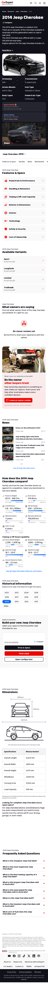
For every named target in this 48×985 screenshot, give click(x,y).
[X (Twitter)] (29, 956)
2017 (17, 597)
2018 (7, 597)
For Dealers (8, 966)
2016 (26, 597)
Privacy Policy (11, 972)
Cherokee (24, 11)
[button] (24, 134)
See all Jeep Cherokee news (24, 468)
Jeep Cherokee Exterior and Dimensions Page (25, 808)
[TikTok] (24, 956)
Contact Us (19, 966)
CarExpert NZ (39, 966)
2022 (7, 592)
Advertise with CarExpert (34, 962)
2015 (36, 597)
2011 (36, 601)
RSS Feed (37, 972)
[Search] (35, 3)
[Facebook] (14, 956)
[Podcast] (38, 956)
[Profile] (40, 3)
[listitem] (6, 606)
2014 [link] (30, 11)
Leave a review (13, 119)
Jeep (17, 11)
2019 (36, 592)
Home (4, 11)
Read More (6, 50)
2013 (17, 601)
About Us (7, 962)
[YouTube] (9, 956)
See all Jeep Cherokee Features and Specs (24, 571)
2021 (17, 592)
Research (11, 11)
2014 (7, 601)
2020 (26, 592)
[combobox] (22, 154)
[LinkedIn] (33, 956)
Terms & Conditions (25, 972)
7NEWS (29, 966)
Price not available (11, 642)
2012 (26, 601)
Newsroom (18, 962)
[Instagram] (19, 956)
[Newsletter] (31, 3)
